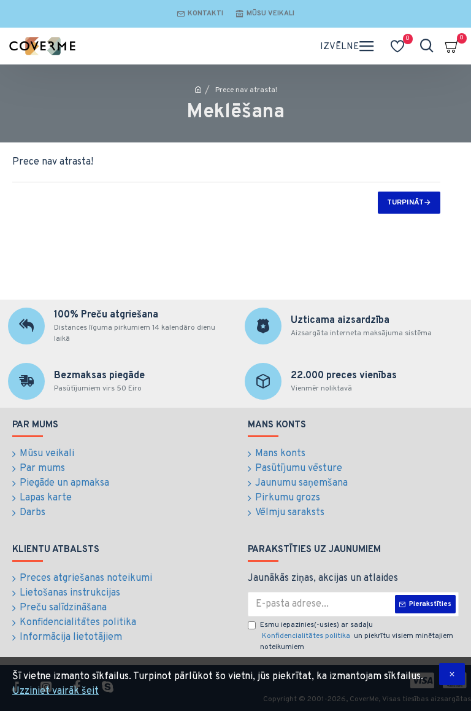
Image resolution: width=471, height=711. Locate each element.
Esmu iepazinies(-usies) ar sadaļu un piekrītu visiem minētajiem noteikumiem (356, 636)
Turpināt (405, 203)
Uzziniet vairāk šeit (55, 691)
